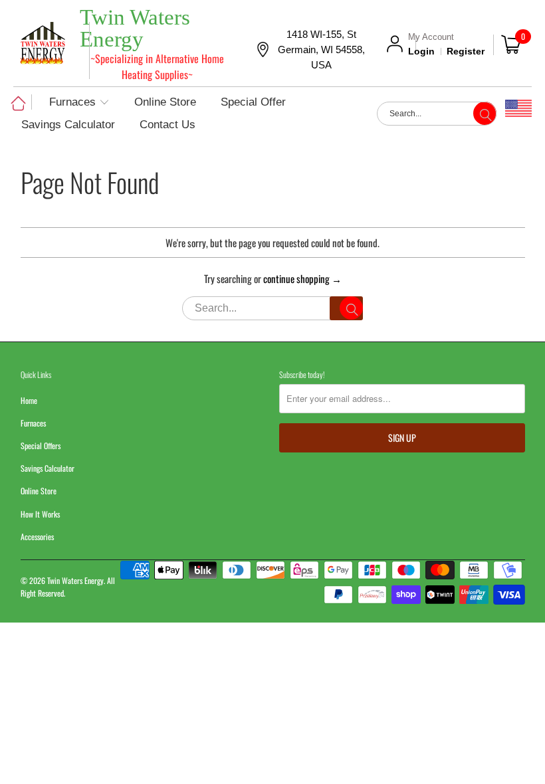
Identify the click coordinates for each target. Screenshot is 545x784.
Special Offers (40, 445)
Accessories (37, 536)
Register (466, 51)
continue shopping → (302, 278)
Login (421, 51)
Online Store (38, 490)
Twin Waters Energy (75, 580)
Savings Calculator (47, 468)
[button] (79, 103)
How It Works (40, 514)
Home (29, 400)
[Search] (346, 308)
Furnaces (33, 423)
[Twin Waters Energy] (42, 44)
